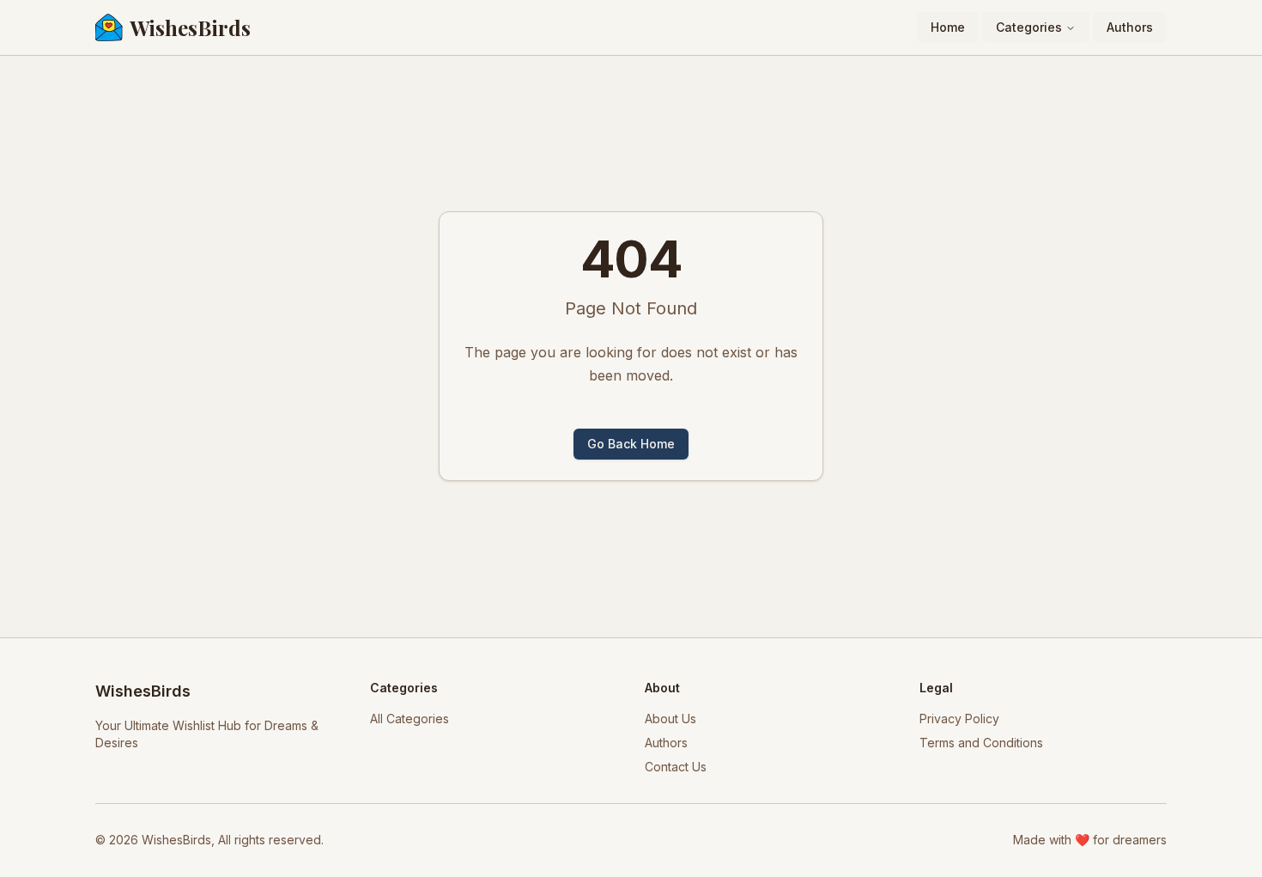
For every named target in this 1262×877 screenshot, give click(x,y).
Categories (1029, 27)
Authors (1130, 27)
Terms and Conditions (981, 742)
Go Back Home (631, 443)
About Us (670, 718)
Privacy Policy (959, 718)
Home (948, 27)
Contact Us (676, 766)
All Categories (409, 718)
